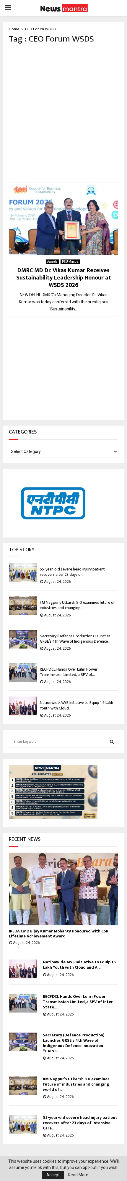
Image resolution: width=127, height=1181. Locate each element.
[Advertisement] (63, 113)
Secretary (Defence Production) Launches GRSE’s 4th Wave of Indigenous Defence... (75, 639)
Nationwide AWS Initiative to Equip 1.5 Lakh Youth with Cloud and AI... (79, 965)
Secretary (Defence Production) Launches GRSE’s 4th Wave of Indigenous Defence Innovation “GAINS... (74, 1043)
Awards (52, 261)
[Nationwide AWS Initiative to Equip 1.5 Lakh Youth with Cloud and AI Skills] (23, 706)
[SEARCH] (111, 741)
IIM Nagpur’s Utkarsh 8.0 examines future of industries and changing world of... (76, 1084)
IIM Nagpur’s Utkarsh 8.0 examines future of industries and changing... (77, 605)
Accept (53, 1174)
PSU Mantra (70, 261)
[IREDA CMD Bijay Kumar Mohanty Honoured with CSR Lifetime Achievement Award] (63, 889)
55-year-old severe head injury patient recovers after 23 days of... (72, 572)
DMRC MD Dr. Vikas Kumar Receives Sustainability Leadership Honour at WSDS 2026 (63, 277)
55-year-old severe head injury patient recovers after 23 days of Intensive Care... (80, 1123)
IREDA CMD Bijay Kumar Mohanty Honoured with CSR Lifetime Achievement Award (58, 933)
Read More (78, 1175)
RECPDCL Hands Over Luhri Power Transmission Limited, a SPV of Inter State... (78, 1001)
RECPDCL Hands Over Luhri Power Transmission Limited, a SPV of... (68, 672)
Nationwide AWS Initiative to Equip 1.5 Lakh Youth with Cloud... (76, 705)
